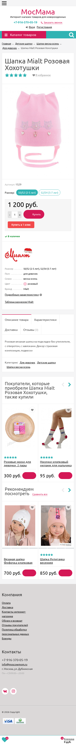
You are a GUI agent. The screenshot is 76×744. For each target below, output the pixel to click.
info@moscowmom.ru (14, 664)
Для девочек (27, 362)
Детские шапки (46, 362)
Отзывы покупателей (15, 625)
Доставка (7, 607)
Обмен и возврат (12, 620)
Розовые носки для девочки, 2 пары (17, 463)
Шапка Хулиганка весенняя (52, 560)
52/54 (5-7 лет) (49, 192)
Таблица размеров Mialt (19, 301)
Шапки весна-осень (18, 366)
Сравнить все (39, 494)
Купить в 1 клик (21, 224)
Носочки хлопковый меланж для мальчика (56, 463)
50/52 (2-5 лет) (27, 192)
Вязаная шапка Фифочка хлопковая (18, 560)
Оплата (6, 602)
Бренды (6, 638)
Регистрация (44, 27)
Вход (32, 27)
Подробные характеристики (22, 294)
